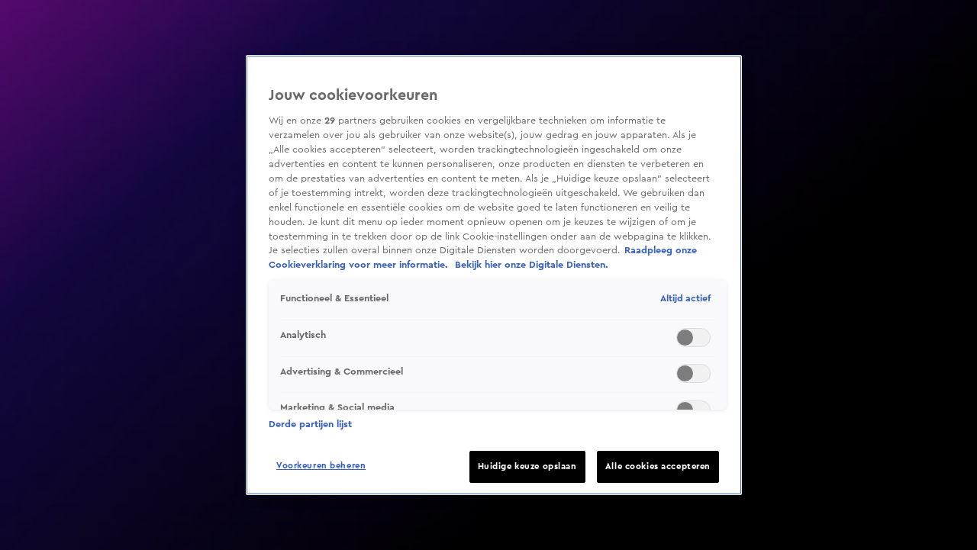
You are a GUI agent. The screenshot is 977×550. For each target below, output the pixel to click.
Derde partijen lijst (310, 424)
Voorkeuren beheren (321, 466)
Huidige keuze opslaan (527, 466)
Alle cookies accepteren (658, 466)
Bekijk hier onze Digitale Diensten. (531, 264)
